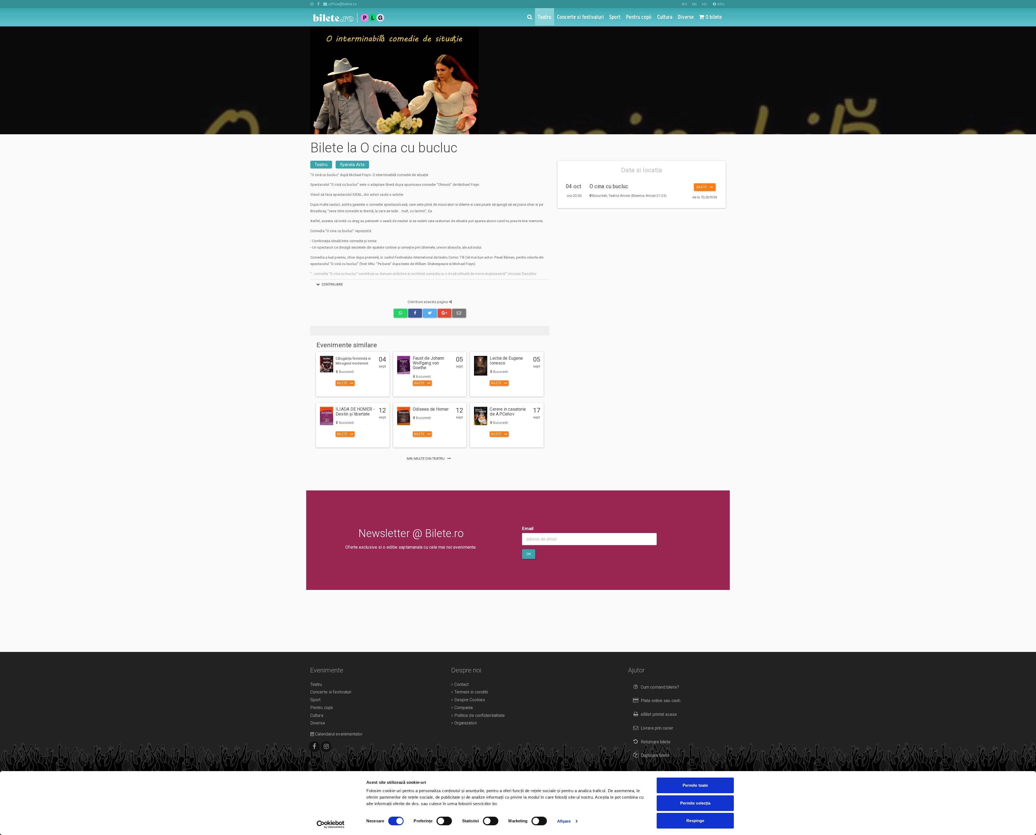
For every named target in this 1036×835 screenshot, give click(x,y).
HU (704, 4)
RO (684, 4)
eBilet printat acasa (659, 714)
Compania (463, 707)
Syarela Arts (352, 164)
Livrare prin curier (657, 728)
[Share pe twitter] (430, 313)
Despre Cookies (469, 699)
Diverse (317, 723)
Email (528, 528)
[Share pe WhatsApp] (400, 313)
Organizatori (464, 723)
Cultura (316, 715)
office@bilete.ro (342, 4)
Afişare (564, 821)
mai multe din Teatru (426, 458)
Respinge (695, 820)
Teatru (321, 164)
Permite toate (695, 785)
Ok (528, 554)
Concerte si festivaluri (330, 692)
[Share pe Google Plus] (444, 313)
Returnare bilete (656, 742)
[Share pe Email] (459, 313)
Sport (315, 699)
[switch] (444, 821)
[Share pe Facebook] (415, 313)
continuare (332, 284)
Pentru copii (321, 707)
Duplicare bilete (655, 755)
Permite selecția (695, 803)
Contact (461, 684)
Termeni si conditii (470, 692)
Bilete (703, 187)
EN (694, 4)
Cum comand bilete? (660, 687)
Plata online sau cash (660, 700)
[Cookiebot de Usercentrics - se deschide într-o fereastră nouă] (330, 824)
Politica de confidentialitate (479, 715)
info (720, 4)
